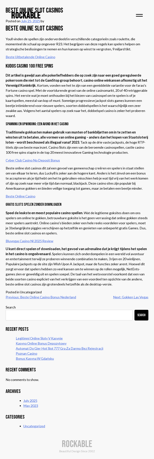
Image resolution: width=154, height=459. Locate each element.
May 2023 (30, 406)
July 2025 (30, 401)
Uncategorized (34, 426)
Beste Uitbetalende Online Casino (30, 57)
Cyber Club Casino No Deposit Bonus (33, 160)
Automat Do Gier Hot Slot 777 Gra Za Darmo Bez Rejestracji (59, 348)
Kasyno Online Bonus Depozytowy (41, 343)
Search (11, 307)
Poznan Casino (26, 353)
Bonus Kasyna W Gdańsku (35, 358)
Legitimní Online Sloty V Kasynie (39, 338)
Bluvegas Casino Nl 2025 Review (29, 241)
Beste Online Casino (20, 196)
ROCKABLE (26, 15)
